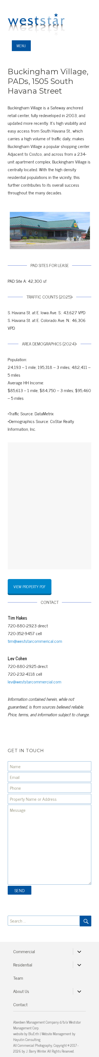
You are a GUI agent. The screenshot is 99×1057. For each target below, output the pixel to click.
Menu (21, 46)
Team (18, 977)
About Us (21, 991)
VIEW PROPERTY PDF (29, 586)
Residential (22, 964)
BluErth (33, 1034)
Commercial (24, 951)
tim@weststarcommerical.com (35, 640)
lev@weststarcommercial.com (34, 681)
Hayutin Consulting (26, 1039)
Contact (20, 1004)
